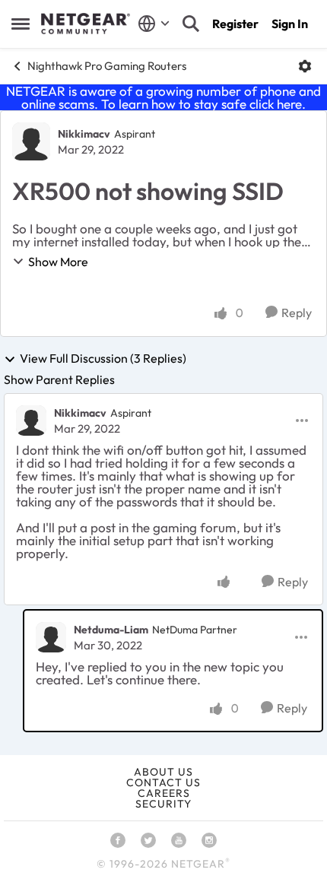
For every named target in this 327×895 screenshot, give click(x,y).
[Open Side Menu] (20, 23)
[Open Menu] (305, 66)
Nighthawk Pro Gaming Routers (106, 66)
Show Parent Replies (59, 379)
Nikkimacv (84, 134)
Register (235, 23)
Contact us (163, 782)
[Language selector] (154, 23)
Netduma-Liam (111, 629)
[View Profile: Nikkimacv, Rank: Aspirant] (31, 141)
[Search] (191, 23)
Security (163, 804)
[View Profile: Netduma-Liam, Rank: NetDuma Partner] (51, 637)
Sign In (289, 23)
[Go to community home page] (85, 23)
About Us (163, 772)
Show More (58, 261)
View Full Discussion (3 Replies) (103, 359)
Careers (164, 793)
